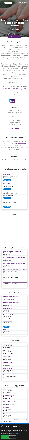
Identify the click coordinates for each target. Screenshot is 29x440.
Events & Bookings (22, 2)
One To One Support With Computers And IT (15, 257)
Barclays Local (7, 389)
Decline (13, 437)
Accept (5, 437)
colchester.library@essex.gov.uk (14, 89)
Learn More (15, 433)
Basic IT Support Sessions (10, 275)
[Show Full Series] (15, 171)
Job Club (5, 413)
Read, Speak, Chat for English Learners (13, 251)
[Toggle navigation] (2, 3)
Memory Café (6, 329)
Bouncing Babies (7, 321)
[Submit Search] (11, 3)
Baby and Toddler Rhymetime (11, 296)
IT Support (6, 407)
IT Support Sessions (8, 395)
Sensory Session (7, 356)
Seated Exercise (7, 308)
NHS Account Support (9, 401)
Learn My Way (6, 174)
